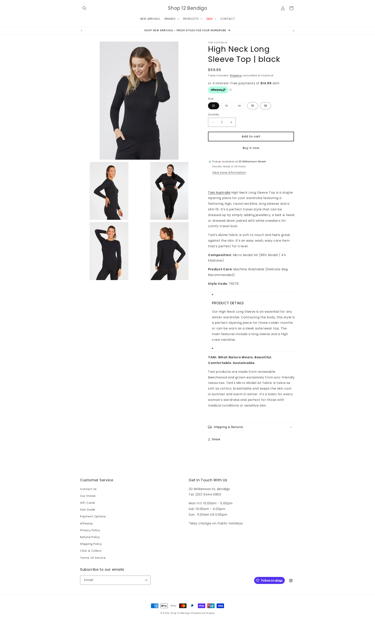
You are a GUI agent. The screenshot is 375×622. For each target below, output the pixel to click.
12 (228, 106)
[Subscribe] (146, 580)
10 (213, 106)
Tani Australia (219, 192)
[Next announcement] (293, 30)
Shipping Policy (91, 544)
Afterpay (86, 523)
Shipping (236, 75)
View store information (229, 172)
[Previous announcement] (81, 30)
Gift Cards (87, 503)
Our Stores (88, 496)
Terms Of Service (93, 558)
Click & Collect (91, 551)
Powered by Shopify (203, 613)
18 (265, 106)
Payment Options (93, 516)
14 (241, 106)
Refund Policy (90, 537)
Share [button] (216, 439)
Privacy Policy (90, 530)
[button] (84, 8)
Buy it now (251, 148)
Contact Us (88, 489)
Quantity (213, 114)
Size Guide (87, 510)
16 (252, 106)
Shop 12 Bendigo (180, 613)
